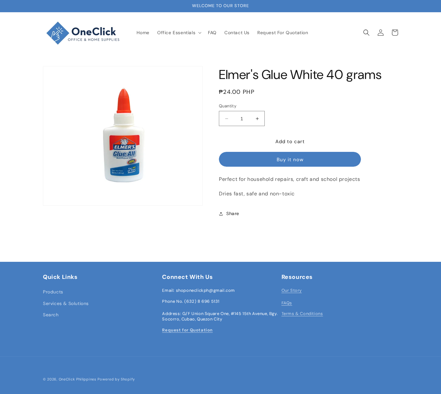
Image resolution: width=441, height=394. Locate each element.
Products (53, 292)
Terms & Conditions (302, 313)
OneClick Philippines (78, 379)
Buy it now (290, 159)
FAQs (287, 303)
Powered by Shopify (116, 379)
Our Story (292, 290)
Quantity (227, 106)
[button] (178, 32)
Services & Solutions (66, 303)
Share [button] (232, 213)
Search (51, 315)
